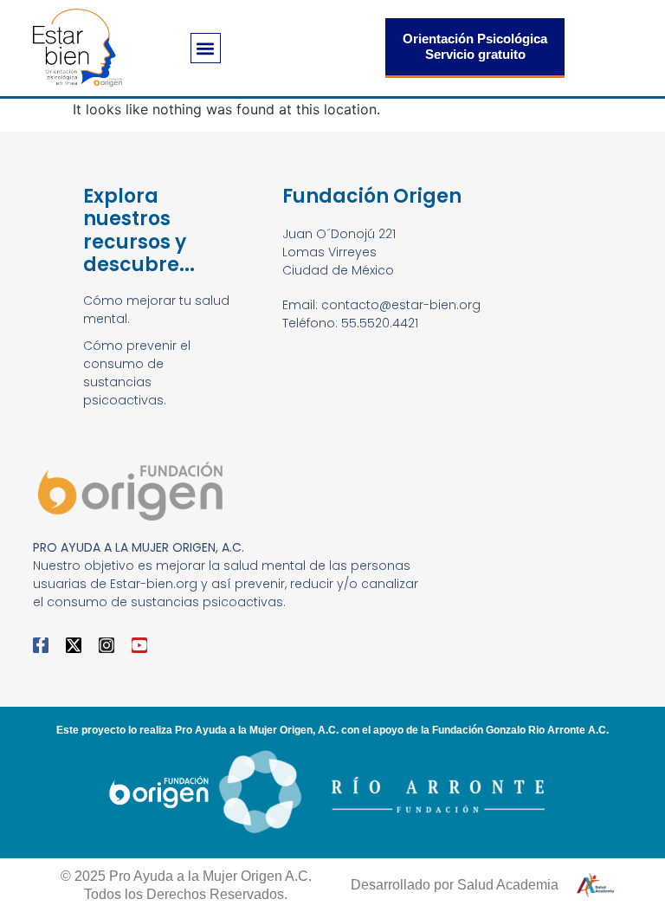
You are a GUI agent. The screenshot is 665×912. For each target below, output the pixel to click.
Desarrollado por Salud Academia (454, 884)
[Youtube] (139, 645)
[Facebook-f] (40, 645)
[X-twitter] (73, 645)
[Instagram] (106, 645)
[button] (205, 48)
